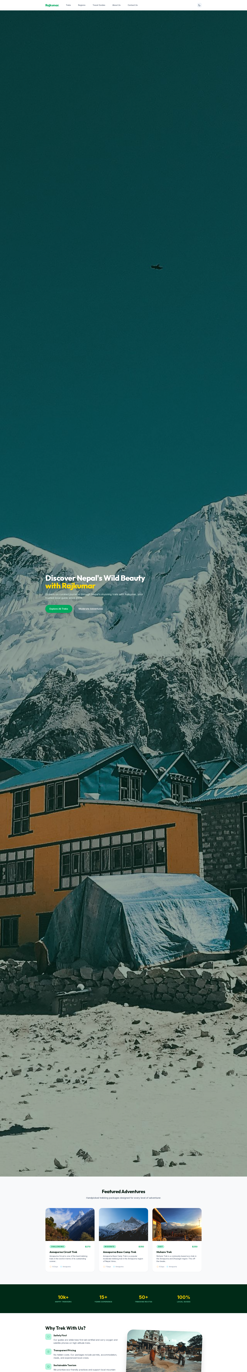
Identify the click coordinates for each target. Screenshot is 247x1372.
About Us (116, 5)
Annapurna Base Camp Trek (119, 1252)
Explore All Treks (59, 608)
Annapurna (67, 1267)
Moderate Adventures (91, 608)
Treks (68, 5)
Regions (81, 5)
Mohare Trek (164, 1252)
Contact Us (133, 5)
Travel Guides (99, 5)
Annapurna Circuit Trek (63, 1252)
